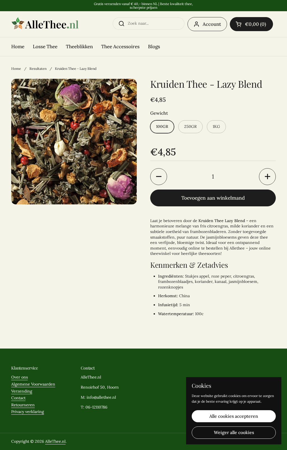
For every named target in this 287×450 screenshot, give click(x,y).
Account (212, 24)
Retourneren (23, 404)
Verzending (21, 391)
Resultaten (38, 68)
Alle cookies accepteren (233, 416)
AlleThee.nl (55, 441)
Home (16, 68)
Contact (18, 397)
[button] (251, 24)
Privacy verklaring (27, 411)
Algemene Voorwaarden (33, 384)
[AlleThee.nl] (45, 24)
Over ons (19, 377)
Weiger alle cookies (234, 432)
